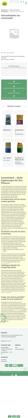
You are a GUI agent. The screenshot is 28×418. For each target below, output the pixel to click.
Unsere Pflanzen (6, 230)
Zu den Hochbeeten (5, 263)
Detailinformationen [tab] (14, 66)
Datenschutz (4, 361)
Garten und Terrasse (14, 10)
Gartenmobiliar (4, 11)
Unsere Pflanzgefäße (6, 292)
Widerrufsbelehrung (19, 349)
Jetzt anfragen (17, 310)
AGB (16, 347)
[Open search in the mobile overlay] (14, 2)
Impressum (3, 359)
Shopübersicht (4, 10)
